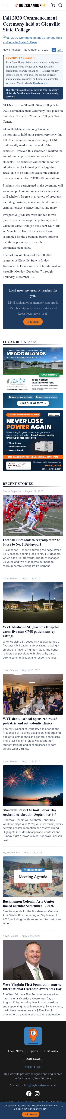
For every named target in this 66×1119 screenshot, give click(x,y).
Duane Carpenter (12, 491)
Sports (34, 1051)
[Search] (60, 5)
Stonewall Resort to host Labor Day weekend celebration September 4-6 (29, 812)
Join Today (30, 1114)
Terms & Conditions (36, 1101)
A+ (59, 49)
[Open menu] (6, 5)
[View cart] (53, 5)
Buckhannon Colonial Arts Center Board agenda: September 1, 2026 (28, 903)
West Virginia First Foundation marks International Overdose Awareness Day (32, 986)
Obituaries (51, 1051)
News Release (10, 578)
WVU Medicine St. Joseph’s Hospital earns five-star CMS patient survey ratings (31, 631)
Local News (15, 1051)
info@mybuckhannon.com (40, 1085)
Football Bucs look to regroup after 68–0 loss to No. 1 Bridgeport (32, 542)
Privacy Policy (13, 1101)
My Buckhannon (11, 852)
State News (33, 1059)
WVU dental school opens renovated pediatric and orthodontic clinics (30, 721)
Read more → (40, 83)
